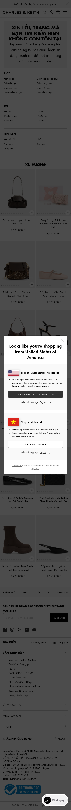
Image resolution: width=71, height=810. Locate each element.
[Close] (62, 340)
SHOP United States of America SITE (35, 394)
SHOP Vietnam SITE (35, 444)
